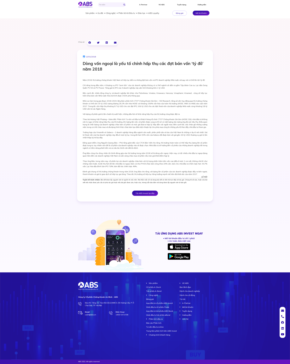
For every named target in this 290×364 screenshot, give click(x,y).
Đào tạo (141, 13)
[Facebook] (282, 322)
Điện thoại (120, 312)
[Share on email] (115, 42)
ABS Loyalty (153, 13)
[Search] (124, 4)
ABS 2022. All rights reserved (89, 361)
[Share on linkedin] (106, 42)
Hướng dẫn (202, 5)
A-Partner (143, 5)
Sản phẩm (90, 13)
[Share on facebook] (89, 42)
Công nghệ (110, 13)
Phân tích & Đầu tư (126, 13)
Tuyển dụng (181, 5)
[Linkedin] (282, 328)
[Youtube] (282, 334)
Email (87, 312)
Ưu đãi (100, 13)
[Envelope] (282, 311)
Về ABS (161, 5)
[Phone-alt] (282, 316)
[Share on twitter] (98, 42)
